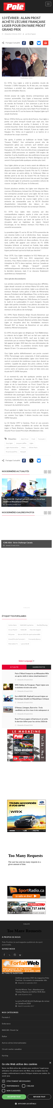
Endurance (6, 1024)
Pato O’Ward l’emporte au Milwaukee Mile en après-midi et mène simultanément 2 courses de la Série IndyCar (32, 676)
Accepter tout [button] (14, 1097)
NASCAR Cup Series (27, 625)
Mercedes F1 (13, 644)
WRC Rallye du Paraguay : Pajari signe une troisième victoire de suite (32, 686)
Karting (5, 1056)
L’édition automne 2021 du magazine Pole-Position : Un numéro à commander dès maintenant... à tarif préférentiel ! (32, 980)
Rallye (4, 1036)
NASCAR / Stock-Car (10, 1030)
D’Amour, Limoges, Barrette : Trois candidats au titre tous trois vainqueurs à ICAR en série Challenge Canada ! (32, 710)
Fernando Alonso (35, 639)
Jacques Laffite (21, 443)
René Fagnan (32, 34)
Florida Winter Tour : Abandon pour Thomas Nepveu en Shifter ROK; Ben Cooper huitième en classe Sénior (30, 991)
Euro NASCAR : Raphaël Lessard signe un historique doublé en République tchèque (24, 500)
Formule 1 (41, 439)
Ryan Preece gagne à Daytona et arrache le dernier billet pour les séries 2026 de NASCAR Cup (31, 721)
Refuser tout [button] (39, 1097)
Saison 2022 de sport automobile (29, 634)
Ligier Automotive (12, 447)
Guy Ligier (9, 443)
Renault (23, 452)
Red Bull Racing (42, 625)
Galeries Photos (39, 667)
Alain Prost (24, 439)
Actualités (14, 667)
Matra (23, 447)
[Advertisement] (26, 578)
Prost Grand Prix (11, 452)
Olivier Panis (33, 447)
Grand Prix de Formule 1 (16, 639)
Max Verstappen (35, 630)
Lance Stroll (25, 644)
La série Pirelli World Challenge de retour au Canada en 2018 (32, 1002)
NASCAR (23, 630)
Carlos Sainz (12, 625)
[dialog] (26, 1084)
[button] (26, 1103)
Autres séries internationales (14, 1043)
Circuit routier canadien (12, 1049)
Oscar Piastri (12, 630)
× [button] (50, 1063)
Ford (33, 439)
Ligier (31, 443)
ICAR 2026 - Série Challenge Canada (17, 543)
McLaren (11, 634)
